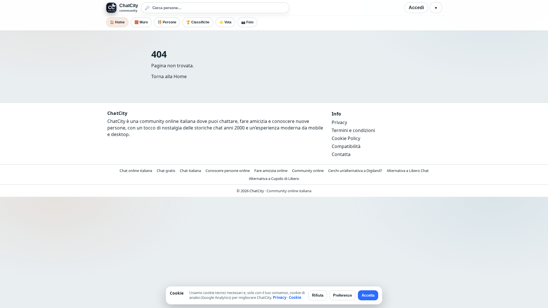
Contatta (341, 154)
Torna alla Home (169, 76)
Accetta (368, 295)
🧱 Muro (141, 22)
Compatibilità (346, 146)
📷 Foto (247, 22)
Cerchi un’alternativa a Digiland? (355, 170)
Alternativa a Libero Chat (408, 170)
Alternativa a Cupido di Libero (274, 178)
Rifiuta (317, 295)
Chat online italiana (136, 170)
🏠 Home (117, 22)
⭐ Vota (225, 22)
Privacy (339, 122)
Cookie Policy (346, 138)
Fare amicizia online (270, 170)
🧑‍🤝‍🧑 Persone (167, 22)
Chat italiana (190, 170)
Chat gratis (166, 170)
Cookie (295, 297)
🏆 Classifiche (197, 22)
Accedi (416, 7)
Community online (308, 170)
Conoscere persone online (228, 170)
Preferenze (342, 295)
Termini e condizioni (353, 130)
